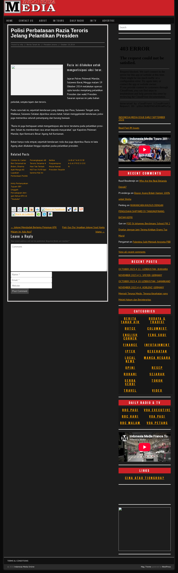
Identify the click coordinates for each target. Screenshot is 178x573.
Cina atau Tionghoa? (144, 478)
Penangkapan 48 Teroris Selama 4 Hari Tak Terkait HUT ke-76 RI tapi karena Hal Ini (38, 166)
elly (21, 44)
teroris (54, 44)
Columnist (157, 328)
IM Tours (58, 20)
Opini (130, 368)
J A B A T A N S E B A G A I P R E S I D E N (76, 163)
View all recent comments (132, 251)
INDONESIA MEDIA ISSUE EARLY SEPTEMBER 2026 (142, 118)
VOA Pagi (157, 416)
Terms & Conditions (17, 560)
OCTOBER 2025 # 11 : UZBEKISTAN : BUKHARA (143, 269)
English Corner (130, 336)
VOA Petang (157, 423)
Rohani (130, 374)
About (43, 20)
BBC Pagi (130, 410)
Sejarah (157, 374)
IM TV (93, 20)
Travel (130, 390)
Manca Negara (157, 358)
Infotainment (157, 345)
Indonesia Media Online (24, 567)
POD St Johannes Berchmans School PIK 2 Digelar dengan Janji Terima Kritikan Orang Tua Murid (144, 229)
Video (157, 390)
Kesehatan (157, 351)
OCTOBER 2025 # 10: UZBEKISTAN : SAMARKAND (144, 281)
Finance (130, 345)
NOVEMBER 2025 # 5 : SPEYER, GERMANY (140, 275)
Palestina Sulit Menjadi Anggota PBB (152, 241)
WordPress (166, 567)
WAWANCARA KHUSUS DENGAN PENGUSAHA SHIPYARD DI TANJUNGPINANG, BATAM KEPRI (142, 211)
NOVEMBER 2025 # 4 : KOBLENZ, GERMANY (141, 287)
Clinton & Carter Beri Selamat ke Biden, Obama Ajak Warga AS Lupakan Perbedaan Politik (19, 168)
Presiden (47, 44)
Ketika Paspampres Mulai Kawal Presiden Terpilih (57, 165)
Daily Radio (77, 20)
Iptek (130, 351)
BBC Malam (130, 423)
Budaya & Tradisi (157, 320)
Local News (130, 359)
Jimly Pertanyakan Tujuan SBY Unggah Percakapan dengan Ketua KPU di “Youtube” (19, 191)
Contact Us (26, 20)
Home (9, 20)
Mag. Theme (146, 567)
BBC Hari (130, 416)
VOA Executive (157, 410)
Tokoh (157, 380)
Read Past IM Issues (129, 127)
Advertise (108, 20)
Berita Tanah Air (33, 44)
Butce (130, 328)
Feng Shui (157, 335)
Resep (157, 368)
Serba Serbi (130, 382)
